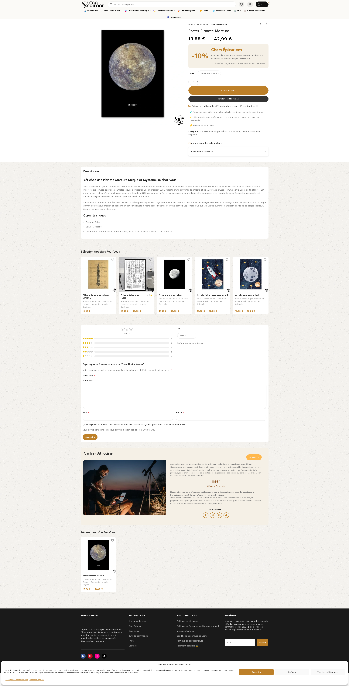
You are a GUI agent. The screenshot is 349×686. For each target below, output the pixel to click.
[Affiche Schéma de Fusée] (136, 274)
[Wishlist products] (241, 4)
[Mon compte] (250, 4)
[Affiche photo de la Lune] (174, 274)
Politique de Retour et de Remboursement (198, 626)
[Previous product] (260, 24)
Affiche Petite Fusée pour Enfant (212, 295)
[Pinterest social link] (219, 515)
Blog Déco (134, 631)
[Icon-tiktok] (104, 656)
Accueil (190, 24)
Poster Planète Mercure (93, 575)
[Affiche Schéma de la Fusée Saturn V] (98, 274)
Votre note (89, 376)
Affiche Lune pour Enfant (247, 295)
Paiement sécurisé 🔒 (187, 646)
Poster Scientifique (210, 131)
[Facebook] (83, 656)
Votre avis (89, 380)
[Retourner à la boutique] (263, 24)
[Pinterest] (90, 656)
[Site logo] (93, 4)
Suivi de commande (138, 636)
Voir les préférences (327, 672)
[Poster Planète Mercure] (98, 555)
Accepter (256, 672)
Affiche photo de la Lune (171, 295)
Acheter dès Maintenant (228, 99)
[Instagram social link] (212, 515)
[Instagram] (97, 656)
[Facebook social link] (205, 515)
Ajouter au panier (228, 91)
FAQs (131, 641)
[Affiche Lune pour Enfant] (251, 274)
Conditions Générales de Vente (192, 636)
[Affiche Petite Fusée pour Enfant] (212, 274)
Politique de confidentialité (16, 680)
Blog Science (135, 626)
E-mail (180, 412)
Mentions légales (36, 680)
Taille (191, 73)
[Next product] (267, 24)
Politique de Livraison (187, 621)
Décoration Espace (202, 24)
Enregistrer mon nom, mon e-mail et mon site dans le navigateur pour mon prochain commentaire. (136, 424)
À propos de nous (137, 621)
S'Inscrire (262, 642)
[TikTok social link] (226, 515)
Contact (132, 646)
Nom (86, 412)
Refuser (292, 672)
